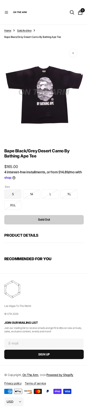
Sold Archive (24, 30)
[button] (6, 12)
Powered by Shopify (59, 375)
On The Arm (30, 375)
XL (72, 191)
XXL (15, 202)
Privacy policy (12, 383)
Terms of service (35, 383)
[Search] (68, 12)
